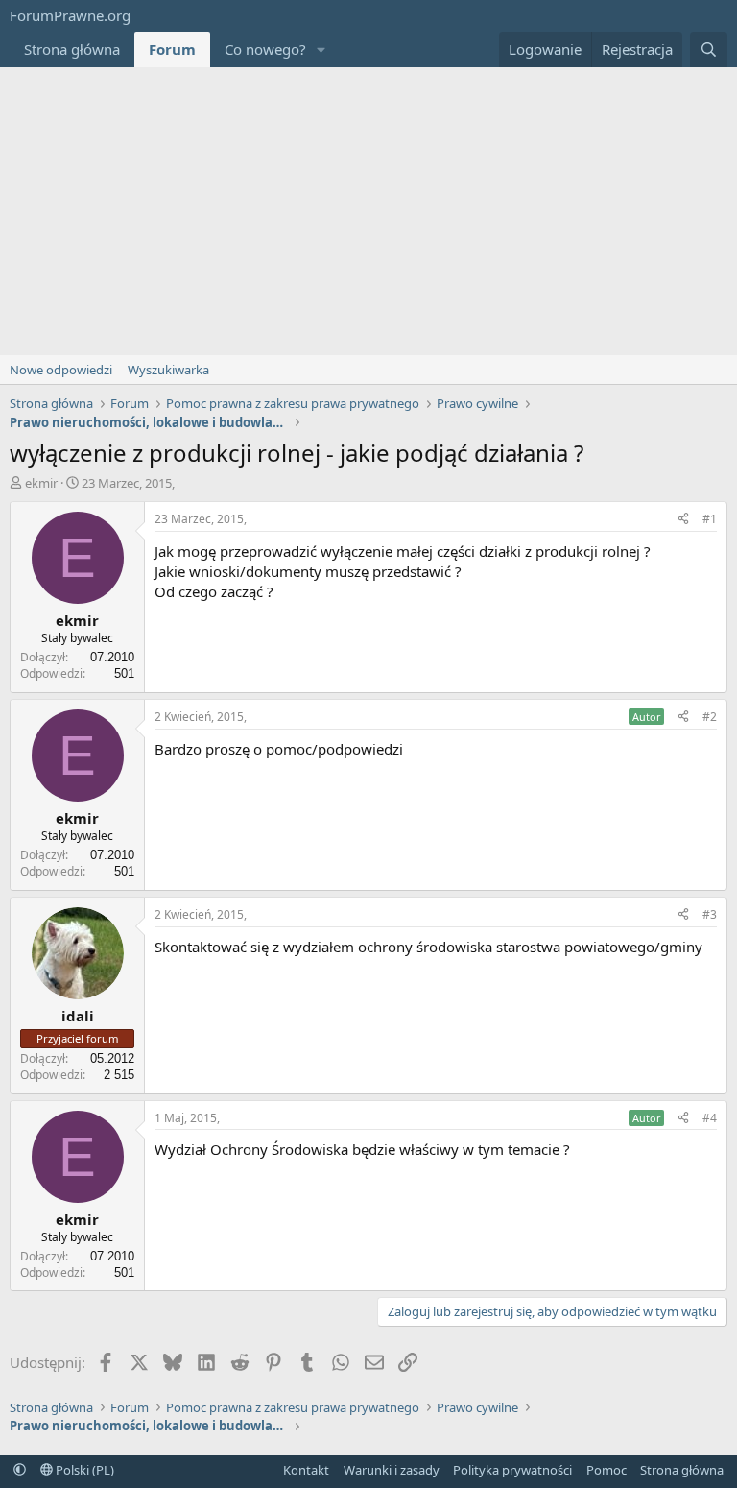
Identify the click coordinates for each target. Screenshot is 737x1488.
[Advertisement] (368, 211)
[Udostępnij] (683, 520)
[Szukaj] (708, 49)
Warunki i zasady (392, 1469)
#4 (709, 1118)
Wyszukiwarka (168, 369)
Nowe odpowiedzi (61, 369)
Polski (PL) (83, 1469)
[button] (321, 49)
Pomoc (606, 1469)
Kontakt (306, 1469)
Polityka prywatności (512, 1469)
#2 (709, 716)
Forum (172, 49)
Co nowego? (265, 49)
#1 (709, 519)
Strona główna (72, 49)
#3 (709, 914)
